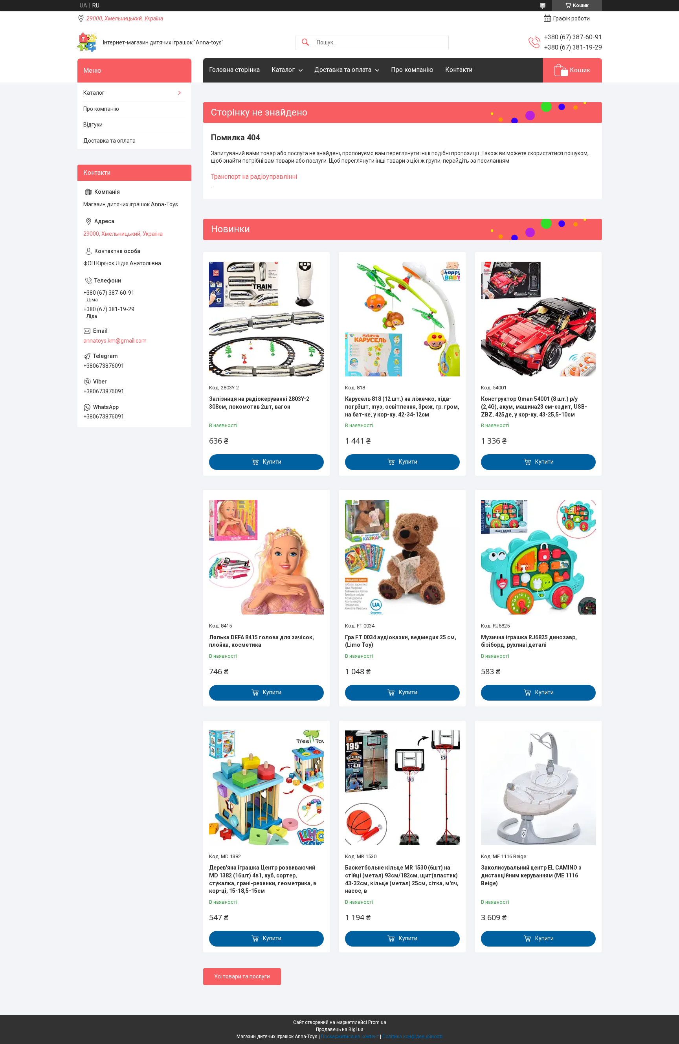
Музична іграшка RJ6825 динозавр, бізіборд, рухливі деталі (529, 641)
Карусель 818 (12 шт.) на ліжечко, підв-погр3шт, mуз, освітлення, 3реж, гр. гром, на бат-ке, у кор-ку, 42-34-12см (402, 406)
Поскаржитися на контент (350, 1036)
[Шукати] (305, 43)
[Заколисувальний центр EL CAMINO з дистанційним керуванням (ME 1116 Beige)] (538, 787)
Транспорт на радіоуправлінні (254, 176)
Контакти (458, 69)
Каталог (283, 69)
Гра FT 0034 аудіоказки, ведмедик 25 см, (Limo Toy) (400, 641)
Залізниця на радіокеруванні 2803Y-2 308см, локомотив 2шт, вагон (259, 403)
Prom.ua (377, 1022)
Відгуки (93, 124)
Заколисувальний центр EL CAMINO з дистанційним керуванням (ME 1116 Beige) (531, 875)
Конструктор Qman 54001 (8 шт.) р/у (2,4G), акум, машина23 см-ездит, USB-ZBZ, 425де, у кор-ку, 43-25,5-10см (534, 406)
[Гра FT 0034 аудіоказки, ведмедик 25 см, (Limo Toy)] (402, 557)
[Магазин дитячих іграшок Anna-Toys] (87, 42)
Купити (272, 462)
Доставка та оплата (342, 69)
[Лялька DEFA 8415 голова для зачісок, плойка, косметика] (266, 557)
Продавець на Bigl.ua (339, 1029)
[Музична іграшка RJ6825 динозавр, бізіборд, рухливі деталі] (538, 557)
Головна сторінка (234, 69)
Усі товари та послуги (242, 976)
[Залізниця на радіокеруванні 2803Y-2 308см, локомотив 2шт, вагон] (266, 319)
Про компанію (412, 69)
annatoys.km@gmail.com (115, 341)
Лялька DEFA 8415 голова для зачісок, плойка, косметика (261, 641)
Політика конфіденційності (412, 1036)
